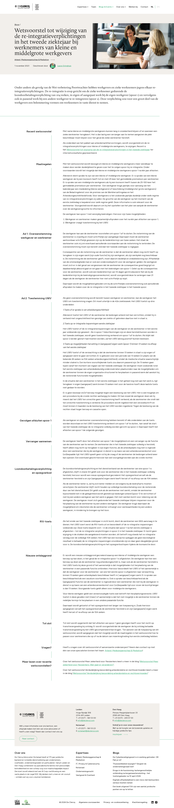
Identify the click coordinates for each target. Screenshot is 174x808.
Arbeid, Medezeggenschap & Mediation (32, 60)
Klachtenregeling (139, 802)
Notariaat (80, 767)
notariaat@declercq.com (88, 731)
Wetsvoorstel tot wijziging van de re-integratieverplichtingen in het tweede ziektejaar (108, 149)
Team (93, 7)
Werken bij (133, 7)
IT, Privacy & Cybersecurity (88, 764)
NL (152, 7)
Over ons (120, 7)
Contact (144, 7)
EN (158, 7)
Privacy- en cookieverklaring (116, 802)
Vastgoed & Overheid (85, 775)
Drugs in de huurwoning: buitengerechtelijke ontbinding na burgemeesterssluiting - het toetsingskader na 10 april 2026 (132, 773)
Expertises (82, 7)
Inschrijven (117, 734)
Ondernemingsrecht (85, 771)
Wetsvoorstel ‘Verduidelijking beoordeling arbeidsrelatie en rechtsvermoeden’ (110, 673)
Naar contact (28, 739)
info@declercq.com (86, 720)
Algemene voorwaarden (89, 802)
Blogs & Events (105, 7)
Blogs (17, 24)
